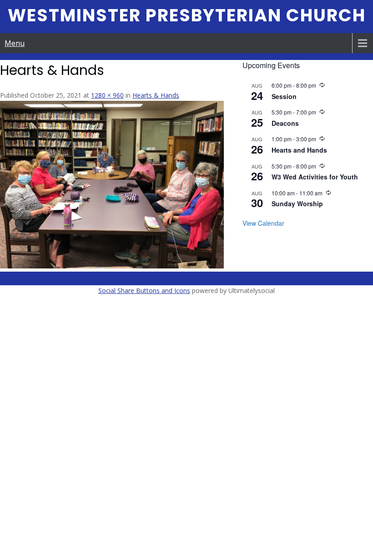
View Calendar (263, 223)
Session (284, 96)
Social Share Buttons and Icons (144, 290)
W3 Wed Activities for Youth (315, 176)
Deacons (285, 123)
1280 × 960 (107, 95)
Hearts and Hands (299, 149)
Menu (15, 43)
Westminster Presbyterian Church (187, 15)
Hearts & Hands (155, 95)
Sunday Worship (297, 203)
